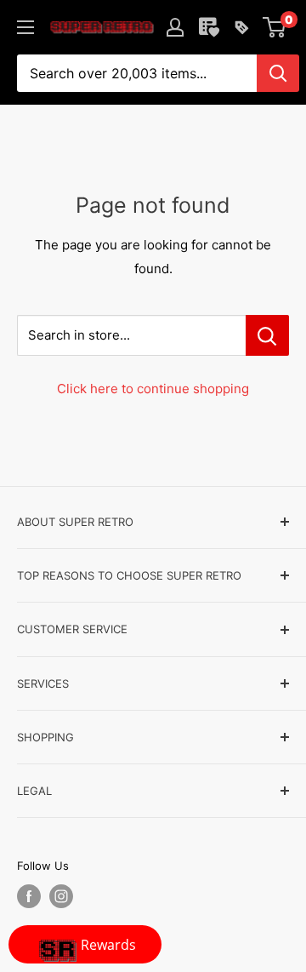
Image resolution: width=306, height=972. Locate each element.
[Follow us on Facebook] (29, 896)
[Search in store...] (267, 335)
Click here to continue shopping (153, 388)
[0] (275, 27)
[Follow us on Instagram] (61, 896)
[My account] (175, 27)
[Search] (278, 73)
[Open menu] (25, 27)
